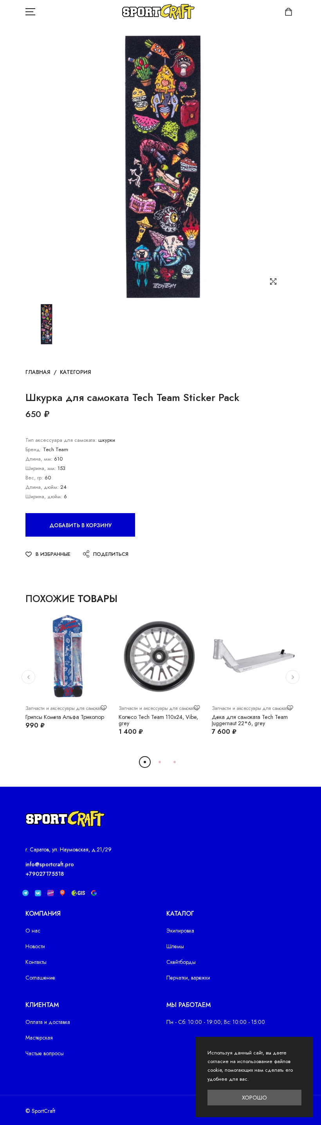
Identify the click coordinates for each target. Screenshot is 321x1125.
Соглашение (40, 978)
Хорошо (254, 1097)
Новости (35, 946)
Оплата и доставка (47, 1022)
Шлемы (175, 946)
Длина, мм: (38, 459)
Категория (75, 372)
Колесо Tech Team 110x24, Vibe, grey (158, 720)
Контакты (36, 962)
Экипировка (180, 930)
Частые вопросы (44, 1053)
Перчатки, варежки (188, 978)
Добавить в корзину (80, 525)
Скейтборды (181, 962)
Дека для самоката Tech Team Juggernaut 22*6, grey (250, 720)
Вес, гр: (34, 477)
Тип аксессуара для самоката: (61, 440)
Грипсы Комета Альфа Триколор (64, 717)
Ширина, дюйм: (43, 496)
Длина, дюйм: (42, 487)
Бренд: (33, 449)
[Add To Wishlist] (103, 707)
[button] (36, 658)
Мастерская (39, 1038)
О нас (32, 930)
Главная (37, 372)
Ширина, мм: (40, 468)
